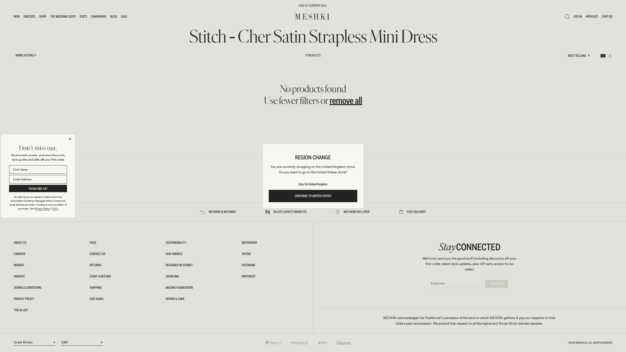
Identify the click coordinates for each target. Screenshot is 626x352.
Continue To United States (313, 196)
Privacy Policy (42, 208)
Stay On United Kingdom (313, 184)
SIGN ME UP (38, 189)
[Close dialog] (70, 138)
